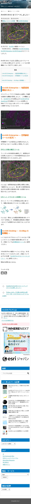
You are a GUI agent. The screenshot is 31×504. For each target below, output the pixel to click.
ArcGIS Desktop (23, 21)
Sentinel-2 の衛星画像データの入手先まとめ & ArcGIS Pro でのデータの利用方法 (19, 427)
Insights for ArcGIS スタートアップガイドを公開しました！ (17, 286)
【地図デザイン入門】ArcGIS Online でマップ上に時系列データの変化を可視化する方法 (18, 417)
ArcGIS (11, 46)
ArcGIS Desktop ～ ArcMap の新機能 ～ (14, 80)
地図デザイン (6, 464)
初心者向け (6, 462)
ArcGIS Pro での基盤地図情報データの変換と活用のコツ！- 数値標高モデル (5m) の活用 (18, 402)
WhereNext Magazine (9, 460)
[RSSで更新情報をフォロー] (5, 273)
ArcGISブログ (6, 3)
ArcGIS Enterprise (6, 51)
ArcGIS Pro (7, 99)
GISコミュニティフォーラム (10, 458)
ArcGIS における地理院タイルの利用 (18, 431)
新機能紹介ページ (18, 242)
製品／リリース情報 (9, 21)
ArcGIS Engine (17, 51)
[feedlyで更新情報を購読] (2, 273)
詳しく (5, 317)
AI (3, 454)
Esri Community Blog (8, 456)
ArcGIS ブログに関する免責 (9, 324)
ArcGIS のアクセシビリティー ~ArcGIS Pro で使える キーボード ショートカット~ (19, 392)
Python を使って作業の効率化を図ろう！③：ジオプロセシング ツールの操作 (15, 294)
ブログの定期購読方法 (7, 320)
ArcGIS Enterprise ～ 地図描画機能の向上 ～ (15, 73)
